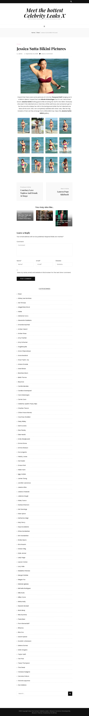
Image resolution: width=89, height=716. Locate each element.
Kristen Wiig (22, 549)
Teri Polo (21, 659)
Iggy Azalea (22, 474)
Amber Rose (22, 333)
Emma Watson (23, 448)
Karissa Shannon (23, 505)
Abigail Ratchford (24, 307)
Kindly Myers (22, 540)
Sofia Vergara (22, 650)
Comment (20, 242)
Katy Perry (21, 522)
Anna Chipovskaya (24, 351)
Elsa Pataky (22, 430)
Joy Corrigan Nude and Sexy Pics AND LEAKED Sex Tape (43, 216)
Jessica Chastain (23, 492)
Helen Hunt (21, 470)
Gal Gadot (21, 461)
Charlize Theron (23, 408)
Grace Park (22, 465)
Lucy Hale (21, 566)
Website (58, 261)
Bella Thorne (22, 377)
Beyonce (21, 382)
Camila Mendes (23, 386)
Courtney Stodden (24, 417)
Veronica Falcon (23, 676)
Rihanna (20, 628)
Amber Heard (22, 329)
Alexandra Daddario (25, 320)
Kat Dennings (22, 509)
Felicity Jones (22, 457)
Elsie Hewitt (22, 435)
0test (19, 44)
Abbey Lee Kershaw (24, 298)
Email (38, 261)
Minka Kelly (22, 602)
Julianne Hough (23, 496)
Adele (20, 312)
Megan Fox (21, 580)
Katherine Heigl (23, 518)
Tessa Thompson (24, 663)
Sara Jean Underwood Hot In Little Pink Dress (63, 222)
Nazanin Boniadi (23, 606)
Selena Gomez (23, 645)
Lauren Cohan (22, 562)
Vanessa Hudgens (24, 672)
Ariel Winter (22, 369)
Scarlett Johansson (24, 641)
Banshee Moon (23, 373)
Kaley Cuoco (22, 500)
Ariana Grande (23, 364)
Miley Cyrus (22, 597)
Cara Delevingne (23, 395)
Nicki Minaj (21, 610)
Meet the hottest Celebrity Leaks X (44, 13)
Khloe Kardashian (24, 531)
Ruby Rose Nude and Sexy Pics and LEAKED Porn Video (24, 216)
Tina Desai (21, 667)
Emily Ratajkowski (24, 439)
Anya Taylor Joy (23, 360)
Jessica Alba (22, 487)
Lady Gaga (21, 558)
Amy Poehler (22, 338)
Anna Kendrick (23, 355)
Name (19, 261)
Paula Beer (21, 619)
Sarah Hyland (22, 637)
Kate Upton (22, 514)
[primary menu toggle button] (44, 26)
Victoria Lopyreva (24, 681)
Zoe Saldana (22, 685)
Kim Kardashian (23, 536)
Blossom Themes (37, 713)
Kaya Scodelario (23, 527)
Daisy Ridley (22, 421)
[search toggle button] (71, 1)
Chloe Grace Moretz (25, 413)
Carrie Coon (22, 399)
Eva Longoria (22, 452)
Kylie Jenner (22, 553)
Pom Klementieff (23, 623)
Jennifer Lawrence (24, 483)
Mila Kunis (21, 593)
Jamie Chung (22, 478)
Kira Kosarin (22, 544)
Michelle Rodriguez (24, 588)
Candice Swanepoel (25, 391)
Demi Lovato (22, 426)
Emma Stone (22, 443)
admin (20, 54)
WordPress (53, 713)
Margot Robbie (23, 575)
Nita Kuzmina (22, 615)
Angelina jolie (22, 347)
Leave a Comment (47, 54)
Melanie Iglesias (23, 584)
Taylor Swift (22, 654)
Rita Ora (21, 632)
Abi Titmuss (22, 303)
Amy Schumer (23, 342)
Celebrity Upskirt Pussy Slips (27, 404)
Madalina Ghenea (24, 571)
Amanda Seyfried (24, 325)
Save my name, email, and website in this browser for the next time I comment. (44, 272)
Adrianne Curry (23, 316)
